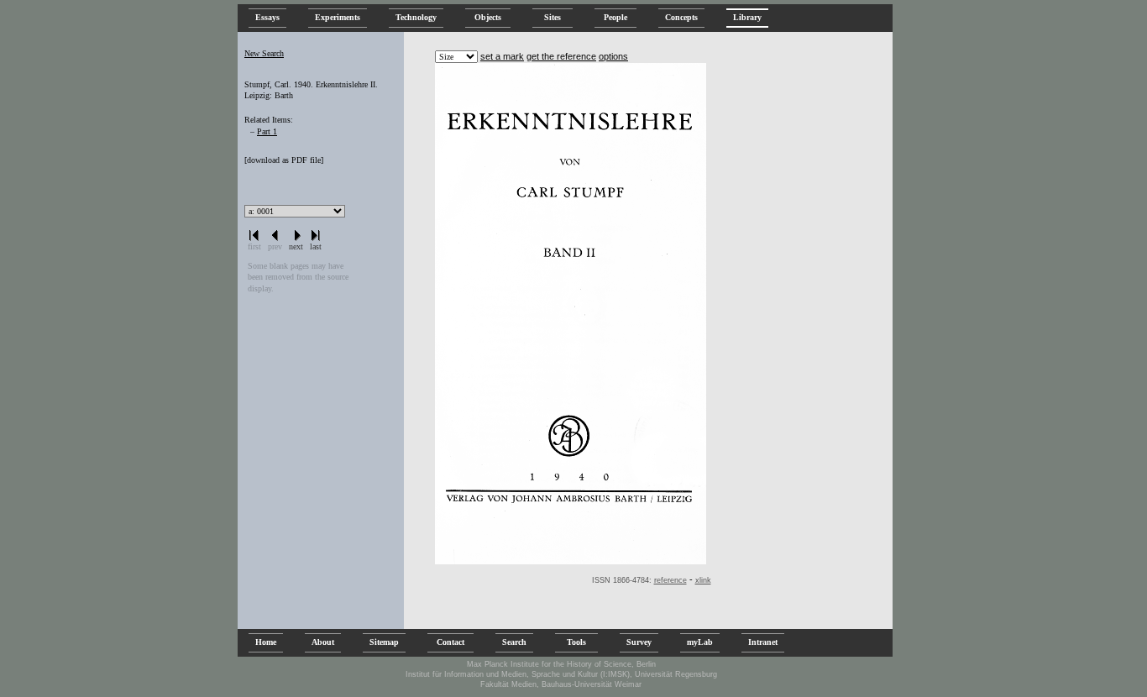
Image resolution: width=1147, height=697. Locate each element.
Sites (552, 17)
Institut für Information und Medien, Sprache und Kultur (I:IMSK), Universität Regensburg (561, 674)
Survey (639, 642)
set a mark (502, 56)
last (316, 246)
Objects (488, 17)
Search (514, 642)
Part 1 (267, 131)
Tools (576, 642)
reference (670, 580)
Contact (450, 642)
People (615, 17)
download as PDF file (284, 160)
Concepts (681, 17)
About (323, 642)
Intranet (763, 642)
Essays (267, 17)
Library (747, 17)
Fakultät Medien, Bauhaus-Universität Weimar (561, 684)
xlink (703, 580)
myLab (700, 642)
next (296, 246)
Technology (416, 17)
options (613, 56)
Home (265, 642)
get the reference (561, 56)
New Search (264, 53)
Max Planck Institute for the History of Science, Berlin (561, 664)
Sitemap (384, 642)
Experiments (337, 17)
